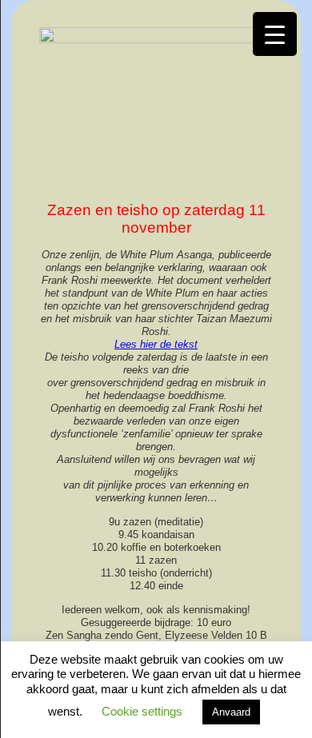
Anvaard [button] (231, 712)
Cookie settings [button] (142, 711)
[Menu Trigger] (275, 34)
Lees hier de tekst (156, 344)
